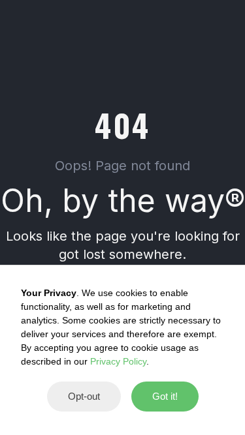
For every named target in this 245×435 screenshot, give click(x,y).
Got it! (165, 396)
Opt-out (84, 396)
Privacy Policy (118, 361)
